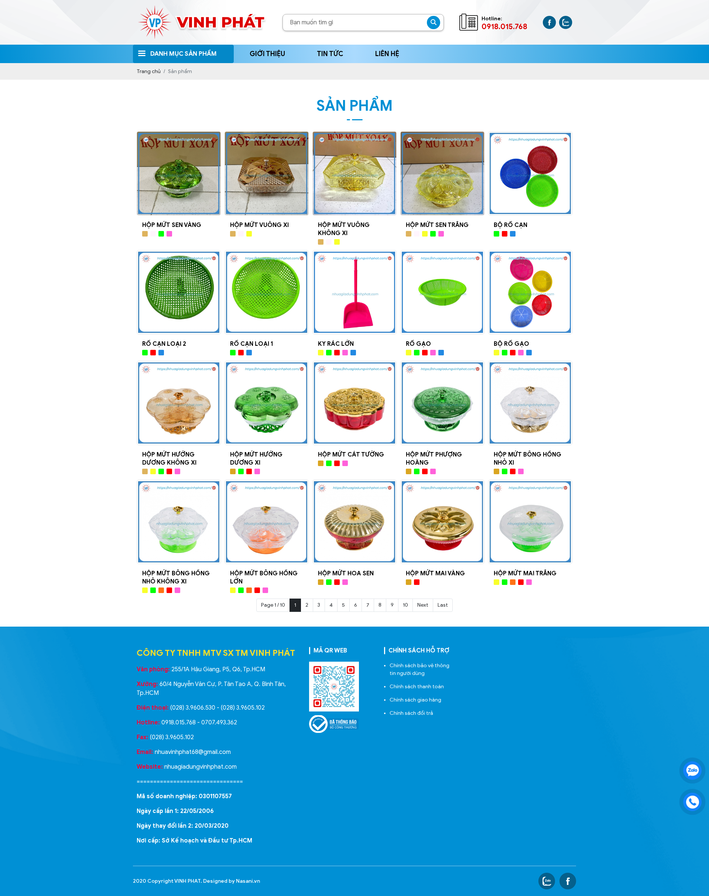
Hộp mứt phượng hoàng (434, 458)
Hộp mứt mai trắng (525, 573)
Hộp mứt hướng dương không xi (169, 458)
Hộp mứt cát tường (351, 454)
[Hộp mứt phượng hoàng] (442, 403)
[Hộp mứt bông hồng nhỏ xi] (530, 403)
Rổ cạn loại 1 (251, 344)
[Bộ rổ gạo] (530, 292)
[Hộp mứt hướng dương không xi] (179, 403)
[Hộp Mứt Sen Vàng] (179, 173)
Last (443, 605)
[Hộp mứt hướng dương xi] (267, 403)
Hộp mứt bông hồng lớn (264, 577)
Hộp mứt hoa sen (346, 573)
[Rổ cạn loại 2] (179, 292)
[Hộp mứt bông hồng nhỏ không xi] (179, 522)
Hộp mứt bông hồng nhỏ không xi (176, 577)
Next (422, 605)
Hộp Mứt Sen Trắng (437, 225)
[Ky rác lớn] (354, 292)
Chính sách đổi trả (411, 713)
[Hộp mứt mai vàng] (442, 522)
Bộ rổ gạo (511, 344)
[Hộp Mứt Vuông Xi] (267, 173)
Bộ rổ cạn (510, 225)
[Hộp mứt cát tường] (354, 403)
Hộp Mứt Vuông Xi (259, 225)
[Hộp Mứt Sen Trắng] (442, 173)
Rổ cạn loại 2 (164, 344)
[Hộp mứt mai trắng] (530, 522)
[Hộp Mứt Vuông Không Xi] (354, 173)
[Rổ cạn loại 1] (267, 292)
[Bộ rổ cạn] (530, 173)
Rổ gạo (418, 344)
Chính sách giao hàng (415, 700)
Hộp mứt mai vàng (435, 573)
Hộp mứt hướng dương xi (256, 458)
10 (405, 605)
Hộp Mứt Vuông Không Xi (344, 229)
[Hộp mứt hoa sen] (354, 522)
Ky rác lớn (336, 344)
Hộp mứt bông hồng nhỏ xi (527, 458)
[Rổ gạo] (442, 292)
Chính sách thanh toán (417, 686)
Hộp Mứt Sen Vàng (171, 225)
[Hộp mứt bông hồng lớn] (267, 522)
